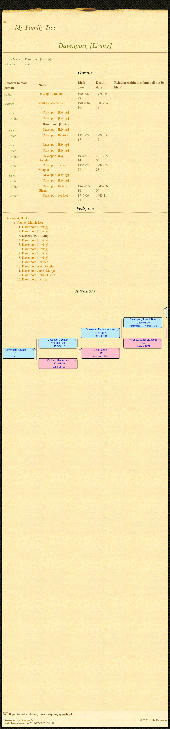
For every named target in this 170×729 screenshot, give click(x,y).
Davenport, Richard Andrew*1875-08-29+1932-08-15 (100, 333)
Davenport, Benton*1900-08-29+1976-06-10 (58, 343)
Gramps (25, 720)
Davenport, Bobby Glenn (38, 275)
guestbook (66, 714)
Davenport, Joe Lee (55, 195)
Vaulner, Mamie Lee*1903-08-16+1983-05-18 (58, 363)
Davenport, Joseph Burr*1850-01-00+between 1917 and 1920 (143, 322)
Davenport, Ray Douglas (38, 266)
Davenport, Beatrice (56, 135)
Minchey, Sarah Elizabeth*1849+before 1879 (143, 343)
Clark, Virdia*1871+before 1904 (100, 353)
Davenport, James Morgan (39, 270)
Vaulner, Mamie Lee (52, 103)
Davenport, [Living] (56, 112)
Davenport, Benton (51, 93)
